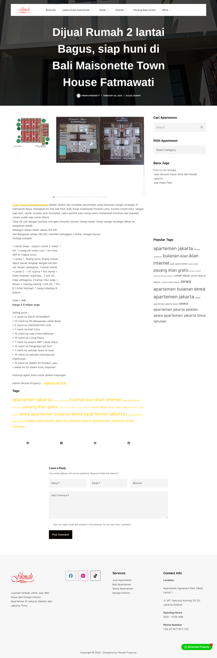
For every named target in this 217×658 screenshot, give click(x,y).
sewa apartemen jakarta (98, 414)
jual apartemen (131, 400)
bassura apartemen (60, 401)
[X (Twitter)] (61, 443)
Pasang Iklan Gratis (144, 9)
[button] (16, 156)
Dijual (102, 9)
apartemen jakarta (32, 399)
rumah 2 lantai (64, 408)
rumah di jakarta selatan (80, 408)
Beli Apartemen (121, 584)
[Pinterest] (95, 443)
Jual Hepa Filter (162, 182)
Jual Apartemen (122, 580)
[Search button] (201, 127)
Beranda (51, 9)
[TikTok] (95, 576)
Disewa (119, 9)
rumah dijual (99, 407)
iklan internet (108, 399)
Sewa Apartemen (122, 588)
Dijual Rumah (133, 95)
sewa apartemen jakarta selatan (53, 420)
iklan (90, 400)
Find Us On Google (164, 170)
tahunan (18, 426)
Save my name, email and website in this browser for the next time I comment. (92, 524)
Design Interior (121, 592)
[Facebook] (28, 443)
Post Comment (60, 534)
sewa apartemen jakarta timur (107, 420)
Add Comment (60, 495)
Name (55, 483)
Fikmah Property (127, 652)
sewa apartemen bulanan (45, 414)
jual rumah (17, 407)
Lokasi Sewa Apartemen (76, 9)
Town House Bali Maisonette (30, 204)
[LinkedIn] (129, 443)
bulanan (77, 399)
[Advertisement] (179, 211)
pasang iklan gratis (40, 406)
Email (96, 483)
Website (137, 483)
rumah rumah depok (170, 282)
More (165, 9)
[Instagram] (83, 576)
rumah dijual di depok (119, 407)
